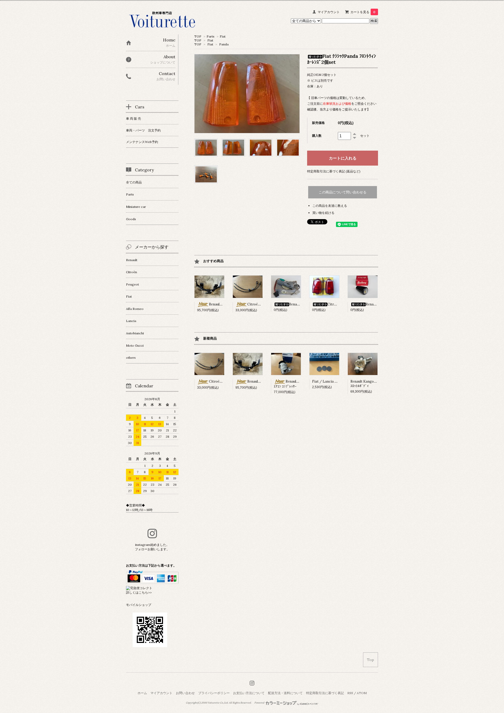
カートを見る (362, 12)
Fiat (222, 36)
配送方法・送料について (285, 693)
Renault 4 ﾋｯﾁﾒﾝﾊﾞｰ (224, 304)
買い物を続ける (323, 213)
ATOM (362, 693)
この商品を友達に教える (329, 206)
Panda (224, 44)
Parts (210, 36)
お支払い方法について (249, 693)
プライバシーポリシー (214, 693)
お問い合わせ (185, 693)
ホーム (142, 693)
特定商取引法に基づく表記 (325, 693)
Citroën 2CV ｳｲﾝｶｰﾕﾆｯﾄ (345, 304)
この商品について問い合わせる (342, 192)
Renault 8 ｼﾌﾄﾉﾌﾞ (379, 304)
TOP (197, 36)
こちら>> (145, 592)
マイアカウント (329, 12)
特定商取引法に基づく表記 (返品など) (333, 171)
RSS (350, 693)
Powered (259, 702)
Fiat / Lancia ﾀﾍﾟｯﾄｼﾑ (329, 381)
